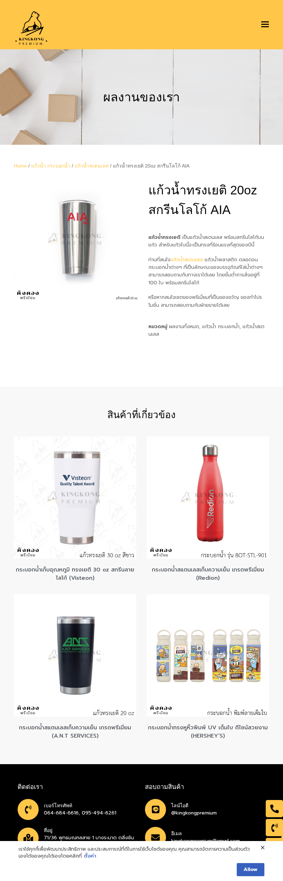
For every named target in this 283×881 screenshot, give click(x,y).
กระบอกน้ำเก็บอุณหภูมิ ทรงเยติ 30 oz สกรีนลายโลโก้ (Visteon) (75, 574)
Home (20, 166)
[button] (265, 24)
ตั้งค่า (90, 856)
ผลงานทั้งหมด (184, 326)
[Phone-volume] (274, 827)
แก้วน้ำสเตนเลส (92, 166)
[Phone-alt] (274, 808)
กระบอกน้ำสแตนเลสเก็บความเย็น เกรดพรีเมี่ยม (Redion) (208, 574)
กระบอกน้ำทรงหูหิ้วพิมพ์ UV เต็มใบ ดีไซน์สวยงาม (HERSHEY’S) (208, 731)
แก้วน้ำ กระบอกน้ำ (50, 166)
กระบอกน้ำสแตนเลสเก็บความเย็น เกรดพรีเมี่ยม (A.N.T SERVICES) (75, 731)
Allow (250, 869)
